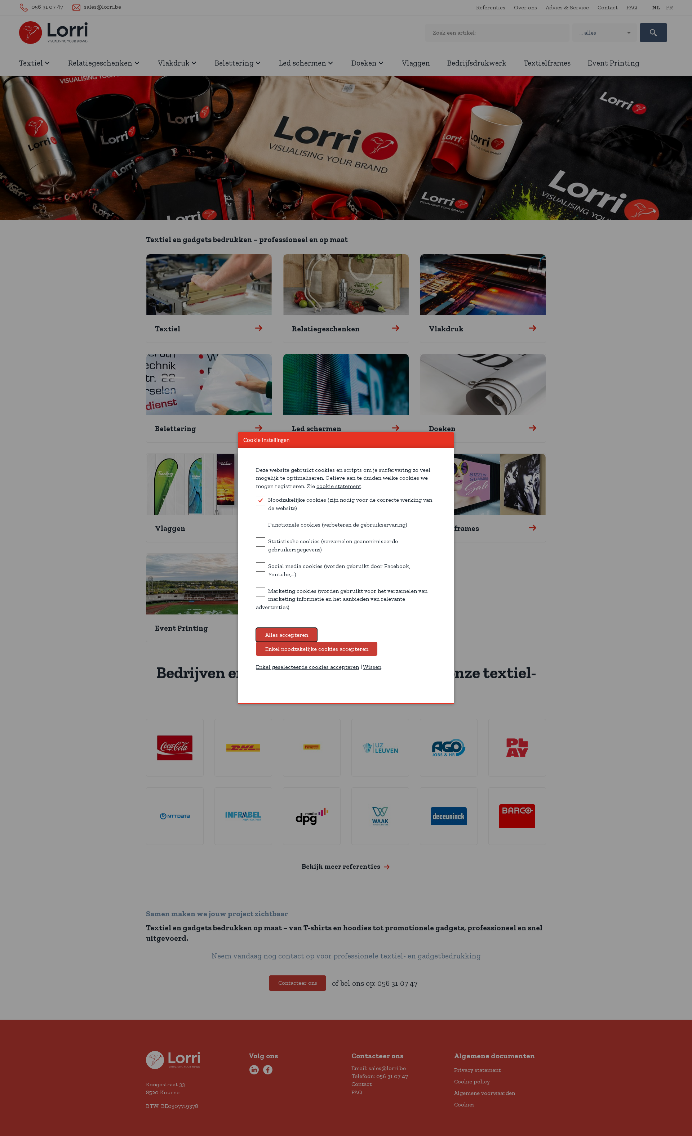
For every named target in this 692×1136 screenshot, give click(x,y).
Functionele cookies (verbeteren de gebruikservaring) (337, 524)
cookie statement (338, 486)
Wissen (372, 666)
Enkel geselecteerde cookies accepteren (307, 666)
